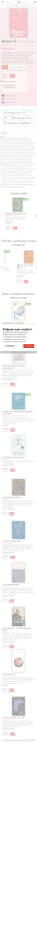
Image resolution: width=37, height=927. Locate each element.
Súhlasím (29, 346)
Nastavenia (10, 346)
